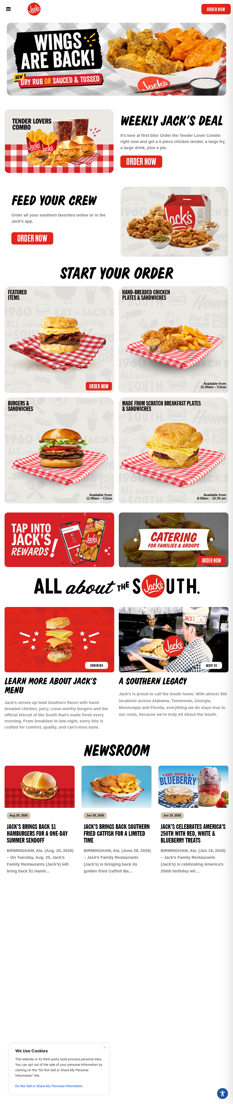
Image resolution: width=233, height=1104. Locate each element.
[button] (8, 9)
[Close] (104, 1047)
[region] (59, 1069)
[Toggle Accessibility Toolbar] (222, 1093)
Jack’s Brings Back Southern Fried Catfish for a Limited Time (117, 833)
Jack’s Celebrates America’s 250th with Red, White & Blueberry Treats (193, 833)
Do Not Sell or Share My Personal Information (48, 1086)
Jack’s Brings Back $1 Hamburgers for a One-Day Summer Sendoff (37, 833)
